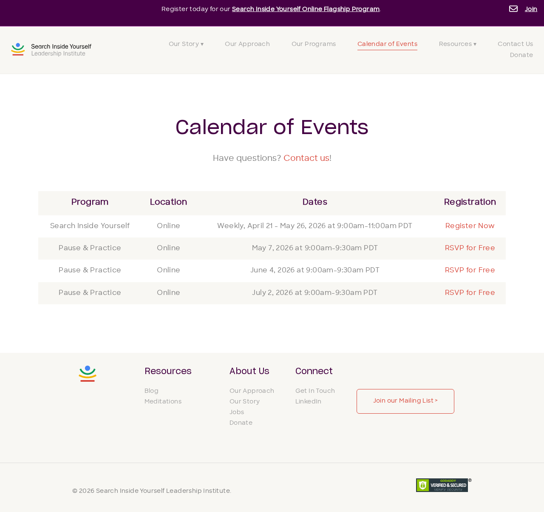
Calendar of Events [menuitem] (387, 44)
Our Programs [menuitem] (314, 44)
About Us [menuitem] (249, 371)
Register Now (470, 226)
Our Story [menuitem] (245, 402)
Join (531, 9)
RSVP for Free (470, 248)
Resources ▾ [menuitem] (457, 44)
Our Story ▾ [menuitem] (186, 44)
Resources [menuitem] (168, 371)
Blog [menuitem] (151, 391)
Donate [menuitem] (521, 55)
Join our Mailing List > (405, 401)
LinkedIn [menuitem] (308, 402)
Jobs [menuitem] (237, 412)
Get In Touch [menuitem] (315, 391)
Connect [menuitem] (314, 371)
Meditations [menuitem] (162, 402)
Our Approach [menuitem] (247, 44)
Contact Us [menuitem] (515, 44)
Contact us (306, 159)
